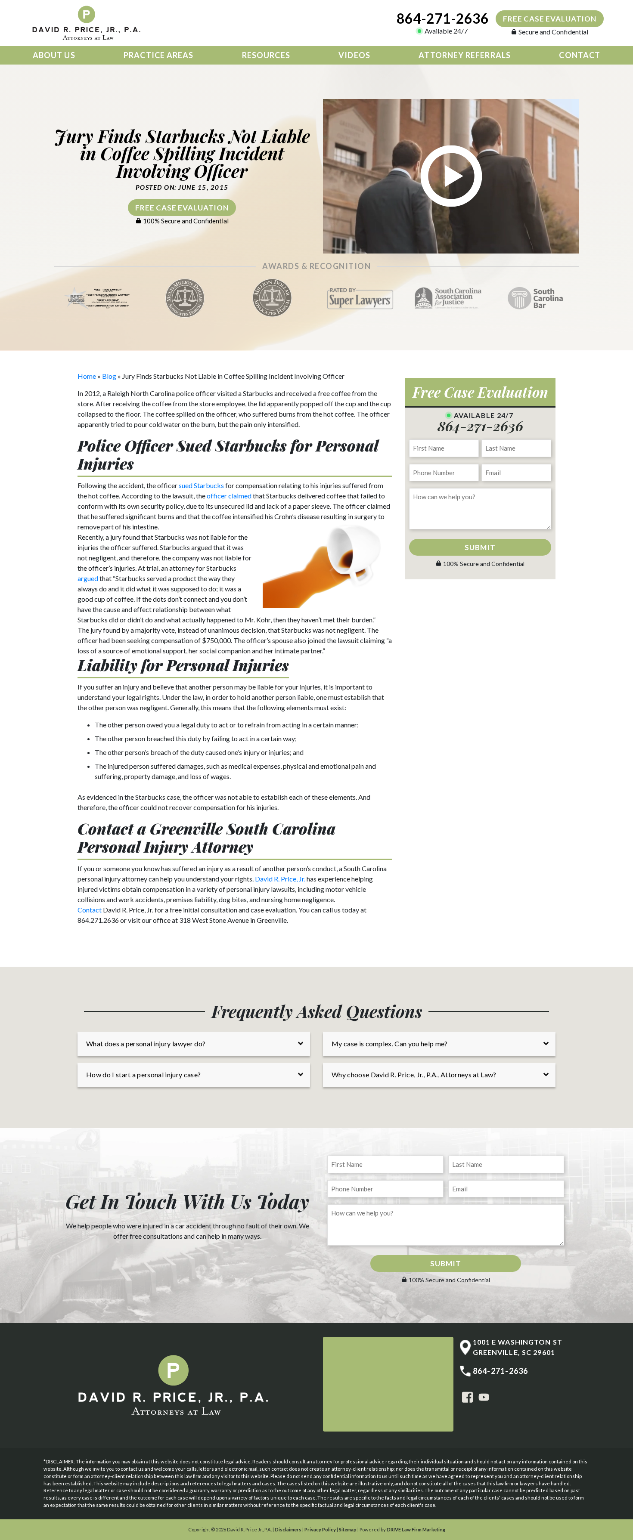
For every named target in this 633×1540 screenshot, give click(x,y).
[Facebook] (467, 1396)
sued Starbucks (201, 485)
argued (88, 578)
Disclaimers (288, 1529)
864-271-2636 (443, 18)
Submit (480, 547)
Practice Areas (158, 55)
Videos (354, 55)
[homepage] (88, 23)
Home (87, 376)
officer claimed (229, 496)
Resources (266, 55)
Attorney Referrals (464, 55)
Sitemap (348, 1529)
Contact (579, 55)
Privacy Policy (320, 1529)
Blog (109, 376)
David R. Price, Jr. (280, 879)
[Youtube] (483, 1396)
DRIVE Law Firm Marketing (416, 1529)
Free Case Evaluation (549, 18)
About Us (54, 55)
